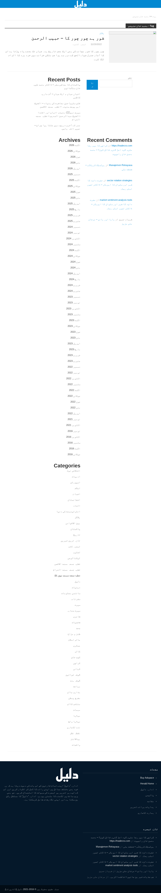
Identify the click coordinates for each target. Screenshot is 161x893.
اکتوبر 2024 (73, 238)
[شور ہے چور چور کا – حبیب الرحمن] (132, 47)
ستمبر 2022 (74, 384)
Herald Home (147, 783)
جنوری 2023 (74, 361)
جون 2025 (75, 192)
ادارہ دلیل (147, 789)
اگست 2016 (74, 448)
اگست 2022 (74, 390)
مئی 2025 (75, 197)
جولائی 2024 (74, 256)
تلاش (130, 78)
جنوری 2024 (74, 291)
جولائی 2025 (74, 186)
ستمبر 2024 (74, 244)
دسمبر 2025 (74, 174)
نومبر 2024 (74, 232)
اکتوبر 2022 (73, 378)
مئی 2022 (75, 407)
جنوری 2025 (74, 221)
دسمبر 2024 (74, 226)
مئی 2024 (75, 267)
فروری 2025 (74, 215)
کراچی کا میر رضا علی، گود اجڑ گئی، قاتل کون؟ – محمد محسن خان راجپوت (109, 149)
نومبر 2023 (74, 302)
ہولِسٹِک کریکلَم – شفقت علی (138, 846)
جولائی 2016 (74, 454)
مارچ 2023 (74, 349)
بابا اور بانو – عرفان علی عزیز (135, 871)
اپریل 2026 (74, 168)
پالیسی (149, 795)
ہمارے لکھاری (146, 812)
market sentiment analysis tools (116, 200)
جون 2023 (75, 331)
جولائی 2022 (74, 396)
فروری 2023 (74, 355)
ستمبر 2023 (74, 314)
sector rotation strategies (119, 180)
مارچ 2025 (74, 209)
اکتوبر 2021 (73, 425)
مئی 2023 (75, 337)
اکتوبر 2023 (73, 308)
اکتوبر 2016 (73, 436)
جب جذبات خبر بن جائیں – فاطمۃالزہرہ (131, 877)
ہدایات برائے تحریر (142, 807)
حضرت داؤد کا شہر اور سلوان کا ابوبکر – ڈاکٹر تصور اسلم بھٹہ (109, 184)
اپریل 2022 (74, 413)
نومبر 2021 (74, 419)
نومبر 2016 (74, 431)
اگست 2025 (74, 180)
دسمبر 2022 (74, 366)
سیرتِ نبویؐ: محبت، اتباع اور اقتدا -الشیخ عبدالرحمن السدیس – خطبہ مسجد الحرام (58, 116)
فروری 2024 (74, 285)
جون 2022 (75, 401)
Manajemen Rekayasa (120, 165)
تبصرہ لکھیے (79, 44)
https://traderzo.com (122, 145)
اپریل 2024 (74, 273)
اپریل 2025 (74, 203)
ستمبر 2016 (74, 442)
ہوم (154, 16)
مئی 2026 (75, 162)
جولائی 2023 (74, 326)
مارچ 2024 (74, 279)
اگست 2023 (74, 320)
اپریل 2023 (74, 343)
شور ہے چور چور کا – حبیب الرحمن (67, 38)
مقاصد (150, 801)
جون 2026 (75, 156)
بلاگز (101, 33)
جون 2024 (75, 261)
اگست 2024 (74, 250)
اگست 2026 (74, 145)
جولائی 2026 (74, 151)
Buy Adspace (147, 777)
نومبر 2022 (74, 372)
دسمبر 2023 (74, 296)
